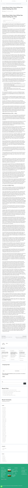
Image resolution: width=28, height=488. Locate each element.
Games (5, 21)
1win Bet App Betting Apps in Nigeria (7, 393)
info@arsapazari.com (24, 474)
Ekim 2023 (4, 416)
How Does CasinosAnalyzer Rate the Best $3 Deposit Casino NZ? (12, 22)
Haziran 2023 (4, 421)
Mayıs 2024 (4, 407)
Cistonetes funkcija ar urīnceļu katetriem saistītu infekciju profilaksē (14, 353)
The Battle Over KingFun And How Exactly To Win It (5, 353)
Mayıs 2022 (4, 431)
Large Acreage (13, 474)
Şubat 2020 (4, 440)
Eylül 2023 (4, 417)
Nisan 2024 (4, 408)
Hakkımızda (16, 471)
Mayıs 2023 (4, 422)
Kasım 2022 (4, 430)
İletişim (16, 473)
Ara (2, 381)
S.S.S (15, 472)
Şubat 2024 (4, 411)
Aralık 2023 (4, 413)
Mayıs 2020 (4, 438)
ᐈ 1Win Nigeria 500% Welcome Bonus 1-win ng (9, 395)
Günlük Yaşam (3, 3)
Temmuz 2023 (4, 420)
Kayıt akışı (4, 458)
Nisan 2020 (4, 439)
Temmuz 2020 (4, 435)
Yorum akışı (4, 459)
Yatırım (3, 449)
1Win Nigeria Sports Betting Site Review (22, 353)
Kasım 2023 (4, 415)
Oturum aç (4, 457)
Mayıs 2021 (4, 434)
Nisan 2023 (4, 424)
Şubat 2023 (4, 426)
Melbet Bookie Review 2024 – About (8, 20)
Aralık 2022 (4, 429)
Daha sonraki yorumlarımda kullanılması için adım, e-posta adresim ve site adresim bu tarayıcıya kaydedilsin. (13, 374)
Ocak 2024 (4, 412)
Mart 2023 (4, 425)
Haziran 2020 (4, 436)
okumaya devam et (4, 358)
